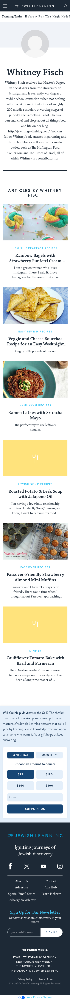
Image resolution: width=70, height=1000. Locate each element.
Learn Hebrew (51, 894)
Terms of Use (45, 979)
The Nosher (24, 966)
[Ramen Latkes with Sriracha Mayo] (35, 379)
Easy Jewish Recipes (35, 331)
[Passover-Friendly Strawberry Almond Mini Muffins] (35, 541)
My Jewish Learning (43, 970)
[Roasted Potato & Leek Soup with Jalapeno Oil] (35, 458)
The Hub (51, 887)
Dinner (35, 651)
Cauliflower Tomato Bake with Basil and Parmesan (35, 661)
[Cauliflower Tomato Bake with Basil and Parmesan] (35, 624)
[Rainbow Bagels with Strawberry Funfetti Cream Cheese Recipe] (35, 222)
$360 (20, 785)
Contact (51, 881)
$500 (49, 785)
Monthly (49, 755)
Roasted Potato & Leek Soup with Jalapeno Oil (35, 494)
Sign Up (51, 932)
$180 (49, 774)
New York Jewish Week (33, 961)
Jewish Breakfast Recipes (35, 248)
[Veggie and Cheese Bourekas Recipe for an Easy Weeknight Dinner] (35, 305)
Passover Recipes (35, 567)
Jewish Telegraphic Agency (33, 957)
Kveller (44, 966)
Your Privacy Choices (39, 997)
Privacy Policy (25, 979)
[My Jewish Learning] (35, 838)
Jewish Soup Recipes (35, 484)
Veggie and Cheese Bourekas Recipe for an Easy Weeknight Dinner (35, 341)
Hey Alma (18, 970)
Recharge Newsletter (21, 900)
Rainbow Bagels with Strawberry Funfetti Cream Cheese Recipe (35, 258)
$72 (20, 774)
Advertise (21, 887)
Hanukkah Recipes (35, 405)
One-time (21, 755)
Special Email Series (21, 894)
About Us (21, 881)
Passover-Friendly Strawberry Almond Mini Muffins (35, 577)
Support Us (35, 809)
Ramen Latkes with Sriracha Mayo (35, 415)
